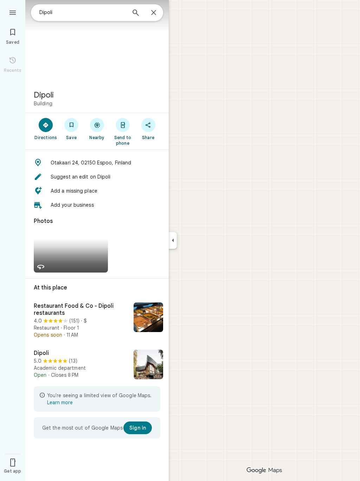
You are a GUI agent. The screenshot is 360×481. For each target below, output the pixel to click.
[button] (97, 163)
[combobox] (82, 12)
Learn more (60, 402)
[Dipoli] (97, 365)
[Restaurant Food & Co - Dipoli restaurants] (97, 320)
